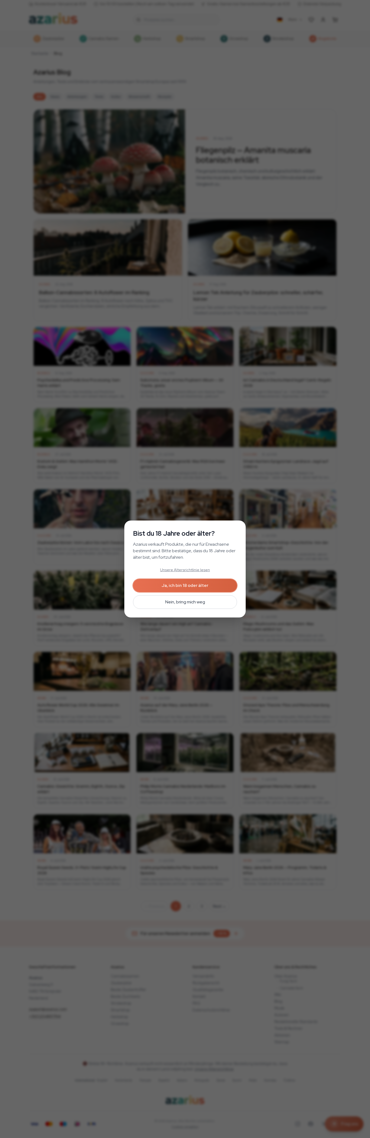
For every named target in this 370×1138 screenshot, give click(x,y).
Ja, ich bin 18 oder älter (185, 585)
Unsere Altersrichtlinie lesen (185, 569)
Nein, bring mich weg (185, 602)
